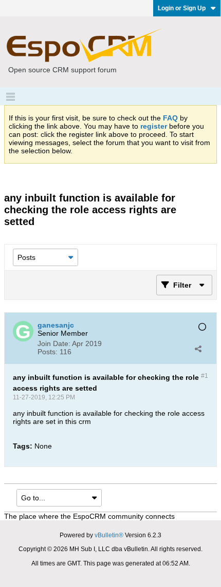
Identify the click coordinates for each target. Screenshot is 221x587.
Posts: (48, 352)
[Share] (198, 348)
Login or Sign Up (182, 8)
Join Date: (54, 343)
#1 (204, 375)
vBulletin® (109, 535)
